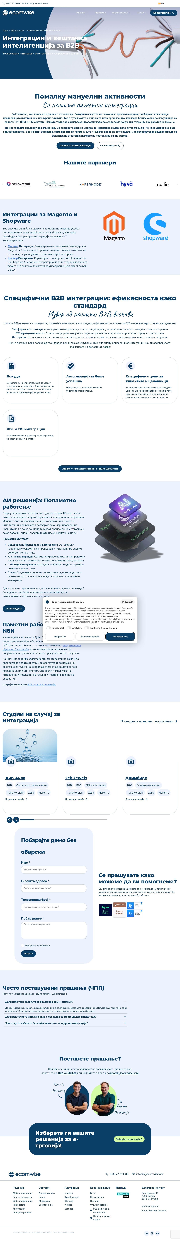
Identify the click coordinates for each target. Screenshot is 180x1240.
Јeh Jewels (18, 777)
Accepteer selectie (90, 636)
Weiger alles (60, 636)
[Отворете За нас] (145, 13)
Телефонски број (36, 900)
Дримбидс (78, 777)
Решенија (19, 1187)
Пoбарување (32, 918)
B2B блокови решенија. (41, 684)
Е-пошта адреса (35, 881)
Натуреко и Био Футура (151, 770)
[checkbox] (54, 627)
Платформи (72, 1187)
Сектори (44, 1187)
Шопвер (13, 258)
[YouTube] (157, 1233)
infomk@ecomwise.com (124, 1073)
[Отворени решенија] (87, 13)
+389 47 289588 (67, 1073)
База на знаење (100, 1187)
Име (25, 862)
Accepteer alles (120, 636)
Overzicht (129, 602)
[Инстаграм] (152, 1233)
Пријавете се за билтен (37, 945)
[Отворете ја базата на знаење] (129, 13)
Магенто (13, 246)
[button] (2, 184)
